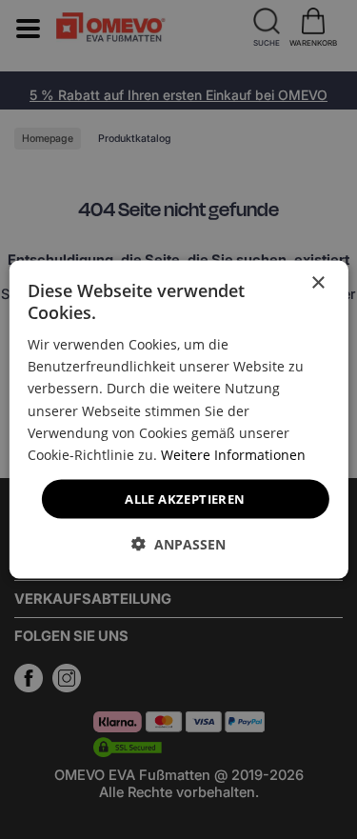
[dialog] (178, 419)
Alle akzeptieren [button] (185, 498)
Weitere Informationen (233, 454)
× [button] (317, 282)
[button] (178, 544)
